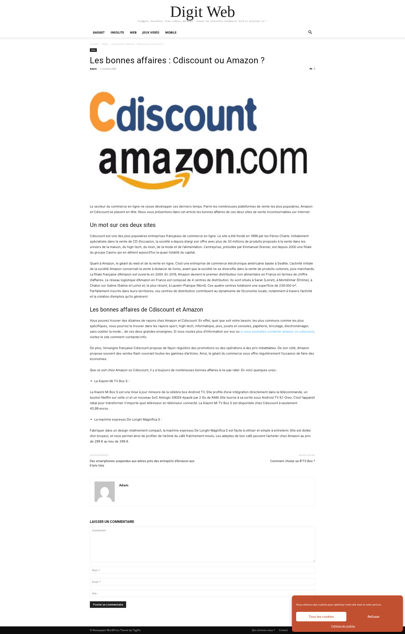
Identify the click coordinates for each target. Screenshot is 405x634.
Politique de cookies (343, 626)
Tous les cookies (321, 617)
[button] (310, 33)
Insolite (117, 32)
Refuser (374, 617)
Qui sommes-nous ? (263, 630)
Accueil (94, 44)
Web (133, 32)
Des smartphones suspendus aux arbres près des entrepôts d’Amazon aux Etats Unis (142, 463)
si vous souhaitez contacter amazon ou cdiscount (277, 331)
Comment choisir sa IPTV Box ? (292, 461)
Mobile (171, 32)
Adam (93, 68)
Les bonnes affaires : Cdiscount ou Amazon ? (177, 60)
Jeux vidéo (150, 32)
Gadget (99, 32)
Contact (283, 630)
